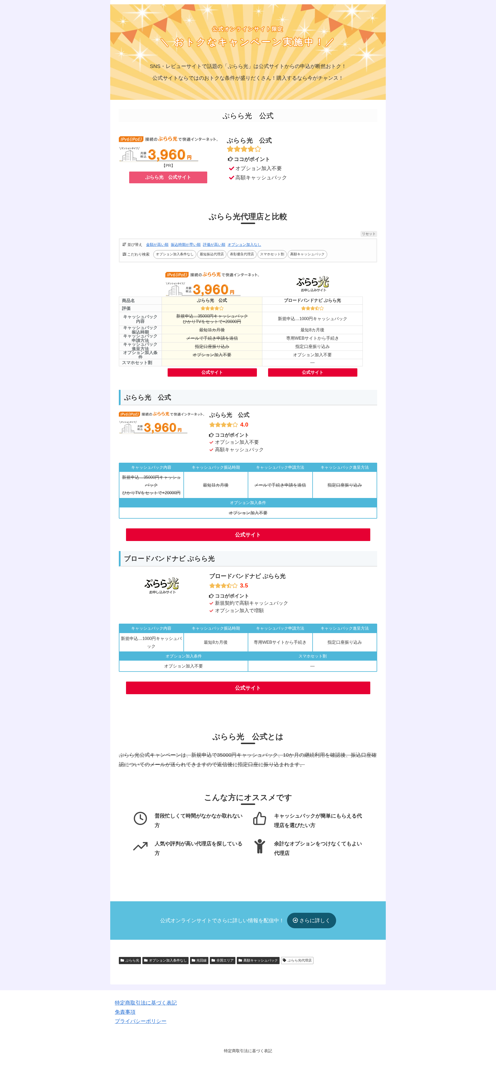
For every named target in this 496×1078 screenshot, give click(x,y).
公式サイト (212, 372)
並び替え (134, 244)
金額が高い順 (157, 244)
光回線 (201, 960)
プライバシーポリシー (140, 1021)
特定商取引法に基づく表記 (146, 1003)
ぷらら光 (132, 960)
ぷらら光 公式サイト (168, 177)
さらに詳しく (314, 920)
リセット (369, 234)
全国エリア (225, 960)
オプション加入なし (244, 244)
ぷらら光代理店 (300, 960)
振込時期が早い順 (186, 244)
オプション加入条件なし (168, 960)
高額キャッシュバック (260, 960)
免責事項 (125, 1012)
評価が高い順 (214, 244)
